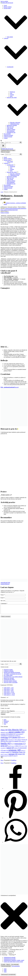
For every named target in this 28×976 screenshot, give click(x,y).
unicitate (13, 210)
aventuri (4, 734)
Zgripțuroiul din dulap (9, 679)
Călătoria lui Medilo (9, 671)
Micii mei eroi (10, 126)
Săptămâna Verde (18, 752)
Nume (3, 594)
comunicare (8, 208)
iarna (9, 746)
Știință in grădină (11, 129)
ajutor (4, 730)
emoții (17, 741)
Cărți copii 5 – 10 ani (9, 692)
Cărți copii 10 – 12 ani (9, 693)
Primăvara (12, 91)
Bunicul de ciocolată (9, 678)
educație (21, 208)
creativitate (6, 737)
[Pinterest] (15, 818)
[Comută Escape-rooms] (11, 160)
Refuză (8, 964)
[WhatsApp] (15, 842)
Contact (6, 138)
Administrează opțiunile (9, 957)
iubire (18, 746)
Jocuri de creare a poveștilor (10, 682)
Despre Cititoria (8, 6)
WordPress (13, 760)
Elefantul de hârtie (8, 669)
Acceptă (3, 964)
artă (7, 732)
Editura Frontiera (5, 212)
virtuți (16, 210)
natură (10, 748)
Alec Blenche (15, 730)
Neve (2, 760)
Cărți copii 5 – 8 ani (8, 690)
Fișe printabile (7, 133)
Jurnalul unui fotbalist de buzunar (12, 672)
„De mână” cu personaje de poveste (12, 674)
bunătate (12, 734)
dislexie (17, 208)
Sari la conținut (4, 1)
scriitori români (6, 752)
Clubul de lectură (8, 136)
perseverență (8, 210)
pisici (5, 750)
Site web (3, 600)
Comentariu (4, 603)
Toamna (12, 94)
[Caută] (1, 140)
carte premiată (19, 734)
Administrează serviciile (9, 958)
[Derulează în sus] (2, 757)
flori (12, 743)
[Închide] (3, 145)
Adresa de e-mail (5, 712)
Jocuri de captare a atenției (10, 681)
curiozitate (11, 739)
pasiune (16, 748)
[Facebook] (15, 788)
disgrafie (13, 208)
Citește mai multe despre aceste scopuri (13, 961)
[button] (15, 22)
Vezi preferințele (15, 964)
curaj (4, 739)
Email (2, 597)
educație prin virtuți (7, 741)
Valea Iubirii (10, 37)
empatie (23, 741)
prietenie (14, 750)
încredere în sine (4, 755)
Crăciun (16, 737)
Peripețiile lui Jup (11, 132)
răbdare (23, 750)
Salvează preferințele (6, 966)
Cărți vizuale (10, 128)
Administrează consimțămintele (8, 974)
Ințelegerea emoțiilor (12, 125)
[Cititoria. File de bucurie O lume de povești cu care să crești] (7, 2)
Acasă (5, 5)
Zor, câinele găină (8, 675)
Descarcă (16, 387)
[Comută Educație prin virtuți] (17, 172)
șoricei (15, 755)
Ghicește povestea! (8, 135)
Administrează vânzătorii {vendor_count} (14, 960)
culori (23, 737)
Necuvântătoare (11, 131)
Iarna (11, 96)
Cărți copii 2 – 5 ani (8, 689)
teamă (2, 754)
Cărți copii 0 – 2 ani (8, 687)
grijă (4, 746)
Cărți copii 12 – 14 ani (9, 694)
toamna (6, 754)
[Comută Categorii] (9, 163)
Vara (11, 93)
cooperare (11, 735)
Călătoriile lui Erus (14, 124)
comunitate (4, 735)
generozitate (20, 743)
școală (10, 755)
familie (6, 743)
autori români (16, 732)
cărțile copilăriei (18, 739)
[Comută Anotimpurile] (14, 165)
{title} (5, 969)
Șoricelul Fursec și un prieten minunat (13, 676)
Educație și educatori (15, 122)
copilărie (17, 735)
